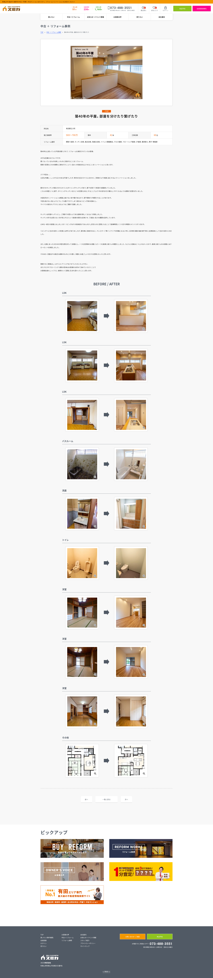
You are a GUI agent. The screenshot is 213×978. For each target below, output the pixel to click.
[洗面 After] (131, 514)
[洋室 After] (131, 613)
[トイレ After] (131, 563)
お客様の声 (117, 17)
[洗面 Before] (82, 514)
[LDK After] (131, 316)
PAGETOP (208, 974)
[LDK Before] (82, 316)
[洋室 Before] (82, 613)
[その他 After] (131, 761)
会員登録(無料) (202, 9)
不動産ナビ (106, 971)
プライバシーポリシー (87, 943)
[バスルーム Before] (82, 464)
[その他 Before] (82, 761)
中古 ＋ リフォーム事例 (53, 32)
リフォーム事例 (67, 940)
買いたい (51, 17)
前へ (86, 799)
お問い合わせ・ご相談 (132, 937)
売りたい (139, 17)
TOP (41, 32)
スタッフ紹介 (84, 940)
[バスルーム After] (131, 464)
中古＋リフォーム (73, 17)
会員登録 (43, 940)
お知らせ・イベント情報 (95, 17)
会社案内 (162, 17)
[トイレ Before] (82, 563)
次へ (126, 799)
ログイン (43, 943)
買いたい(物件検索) (46, 937)
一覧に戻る (106, 799)
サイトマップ (84, 946)
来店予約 (182, 9)
